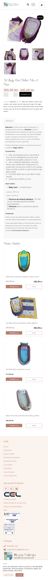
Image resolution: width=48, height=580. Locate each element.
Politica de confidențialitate (13, 507)
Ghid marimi (8, 450)
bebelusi (30, 101)
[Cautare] (27, 4)
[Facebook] (6, 489)
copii (10, 104)
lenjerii (32, 104)
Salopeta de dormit (27, 109)
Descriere (9, 121)
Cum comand (8, 465)
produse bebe (39, 106)
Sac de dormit (17, 109)
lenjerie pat (26, 104)
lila (36, 104)
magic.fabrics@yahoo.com (18, 549)
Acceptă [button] (19, 575)
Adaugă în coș (25, 94)
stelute (6, 111)
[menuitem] (27, 4)
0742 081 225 (12, 546)
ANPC (5, 510)
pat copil (14, 106)
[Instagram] (11, 489)
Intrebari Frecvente (10, 461)
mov (9, 106)
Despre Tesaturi (9, 454)
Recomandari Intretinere (20, 230)
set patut (36, 109)
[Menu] (32, 4)
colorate (6, 104)
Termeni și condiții (10, 499)
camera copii (38, 101)
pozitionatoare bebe (28, 106)
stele (41, 109)
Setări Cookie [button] (8, 575)
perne (19, 106)
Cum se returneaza (10, 476)
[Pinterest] (16, 489)
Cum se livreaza (9, 472)
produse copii (8, 109)
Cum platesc (8, 468)
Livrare (6, 447)
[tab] (9, 121)
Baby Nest (13, 101)
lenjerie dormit (17, 104)
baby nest (25, 101)
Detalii (34, 286)
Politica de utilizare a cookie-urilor (15, 503)
